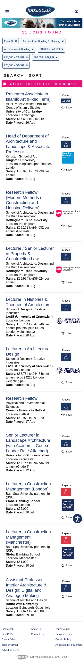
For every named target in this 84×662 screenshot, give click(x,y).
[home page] (40, 16)
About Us (36, 629)
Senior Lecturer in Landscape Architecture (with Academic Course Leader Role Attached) (28, 443)
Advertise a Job (10, 650)
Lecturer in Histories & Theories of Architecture (28, 302)
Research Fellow (22, 398)
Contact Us (37, 634)
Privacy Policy (63, 634)
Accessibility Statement (68, 644)
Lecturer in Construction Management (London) (28, 486)
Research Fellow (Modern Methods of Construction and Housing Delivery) (25, 200)
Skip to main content (16, 3)
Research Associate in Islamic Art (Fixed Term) (28, 97)
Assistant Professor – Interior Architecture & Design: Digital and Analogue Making (26, 587)
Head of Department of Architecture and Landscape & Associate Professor (28, 144)
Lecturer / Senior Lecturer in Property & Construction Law (30, 253)
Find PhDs (7, 634)
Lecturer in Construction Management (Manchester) (28, 537)
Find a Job (7, 629)
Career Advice (9, 639)
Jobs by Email (10, 644)
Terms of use (62, 629)
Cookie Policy (63, 639)
